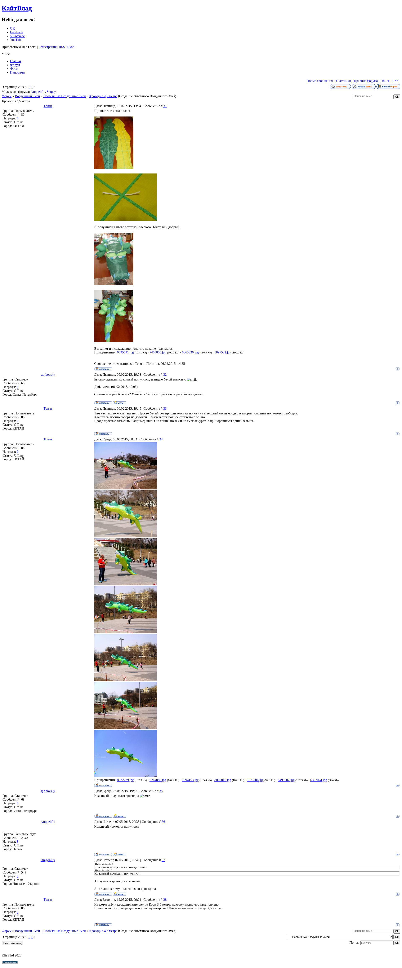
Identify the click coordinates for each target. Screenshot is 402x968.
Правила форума (366, 81)
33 (165, 408)
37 (163, 860)
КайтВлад (17, 8)
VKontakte (17, 36)
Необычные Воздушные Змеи (64, 96)
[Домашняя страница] (119, 402)
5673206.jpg (255, 780)
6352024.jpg (318, 780)
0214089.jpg (157, 780)
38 (165, 899)
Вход (70, 47)
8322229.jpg (125, 780)
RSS (62, 47)
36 (163, 821)
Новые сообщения (320, 81)
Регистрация (48, 47)
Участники (343, 81)
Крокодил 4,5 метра (103, 96)
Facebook (16, 32)
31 (165, 106)
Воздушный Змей (27, 96)
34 (161, 439)
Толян (48, 106)
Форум (7, 96)
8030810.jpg (222, 780)
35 (161, 791)
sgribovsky (48, 374)
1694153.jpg (190, 780)
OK (12, 28)
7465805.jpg (157, 352)
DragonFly (48, 860)
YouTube (16, 39)
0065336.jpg (190, 352)
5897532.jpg (222, 352)
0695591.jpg (125, 352)
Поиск (385, 81)
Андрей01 (38, 91)
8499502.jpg (286, 780)
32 (165, 374)
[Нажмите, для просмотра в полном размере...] (113, 168)
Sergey (51, 91)
